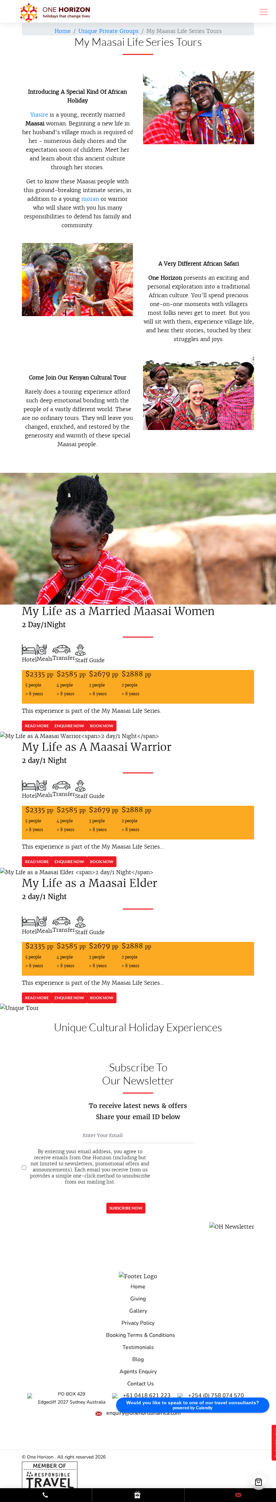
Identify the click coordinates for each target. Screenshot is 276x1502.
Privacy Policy (138, 1323)
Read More (37, 725)
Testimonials (138, 1347)
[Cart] (258, 1482)
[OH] (55, 11)
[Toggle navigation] (261, 11)
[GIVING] (138, 1495)
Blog (138, 1359)
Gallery (138, 1311)
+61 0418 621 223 (147, 1395)
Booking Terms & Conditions (140, 1335)
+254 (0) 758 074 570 (216, 1395)
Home (63, 31)
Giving (138, 1298)
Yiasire (39, 114)
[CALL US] (46, 1495)
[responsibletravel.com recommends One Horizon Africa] (49, 1475)
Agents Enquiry (138, 1371)
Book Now (101, 725)
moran (90, 199)
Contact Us (140, 1383)
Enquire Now (69, 725)
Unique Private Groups (108, 31)
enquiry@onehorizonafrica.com (143, 1413)
